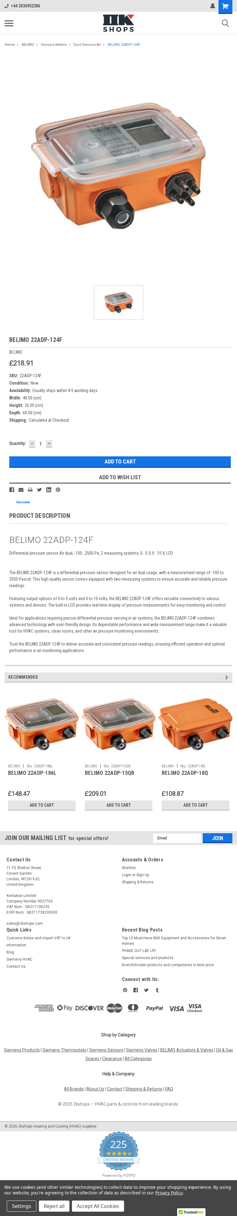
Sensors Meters (54, 45)
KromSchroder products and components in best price (168, 965)
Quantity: (17, 443)
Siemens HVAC (19, 959)
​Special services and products (147, 958)
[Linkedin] (48, 489)
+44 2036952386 (25, 5)
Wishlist (129, 868)
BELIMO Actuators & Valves (186, 1049)
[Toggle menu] (9, 23)
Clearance (112, 1058)
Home (10, 45)
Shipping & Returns (138, 882)
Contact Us (16, 966)
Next (227, 677)
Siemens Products (22, 1049)
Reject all (54, 1206)
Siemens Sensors (106, 1049)
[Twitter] (39, 489)
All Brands (74, 1088)
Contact (115, 1088)
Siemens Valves (141, 1049)
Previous (219, 677)
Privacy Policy (168, 1193)
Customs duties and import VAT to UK (38, 938)
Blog (10, 952)
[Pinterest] (58, 489)
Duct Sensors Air (87, 45)
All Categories (138, 1058)
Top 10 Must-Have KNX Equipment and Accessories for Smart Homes (174, 941)
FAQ (169, 1088)
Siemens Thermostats (64, 1049)
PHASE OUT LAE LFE (139, 951)
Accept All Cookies (98, 1206)
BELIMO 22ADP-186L (32, 773)
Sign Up (142, 875)
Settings (21, 1206)
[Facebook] (11, 489)
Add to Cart (42, 805)
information (16, 945)
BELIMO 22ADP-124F (124, 45)
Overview (23, 502)
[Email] (21, 489)
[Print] (30, 489)
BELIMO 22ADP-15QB (109, 773)
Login (126, 875)
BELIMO (28, 45)
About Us (95, 1088)
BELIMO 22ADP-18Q (185, 773)
